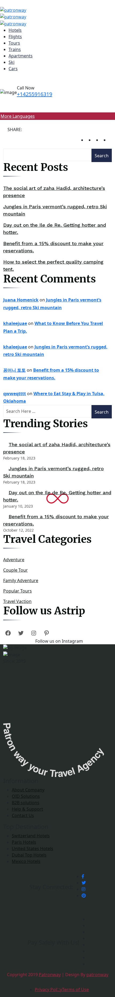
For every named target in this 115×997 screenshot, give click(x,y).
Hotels (15, 30)
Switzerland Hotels (31, 836)
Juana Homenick (21, 300)
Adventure (13, 560)
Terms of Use (75, 989)
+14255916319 (34, 94)
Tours (14, 43)
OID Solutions (26, 796)
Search (102, 156)
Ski (11, 62)
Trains (15, 49)
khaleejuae (15, 323)
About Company (28, 790)
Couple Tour (15, 570)
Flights (15, 37)
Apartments (21, 56)
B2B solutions (25, 803)
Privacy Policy (48, 989)
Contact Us (23, 815)
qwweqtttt (14, 394)
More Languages (18, 116)
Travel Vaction (17, 601)
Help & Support (27, 809)
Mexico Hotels (26, 861)
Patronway (50, 975)
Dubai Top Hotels (29, 855)
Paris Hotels (24, 842)
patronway (97, 975)
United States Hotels (32, 848)
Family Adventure (20, 580)
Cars (13, 69)
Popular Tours (17, 591)
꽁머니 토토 (14, 370)
